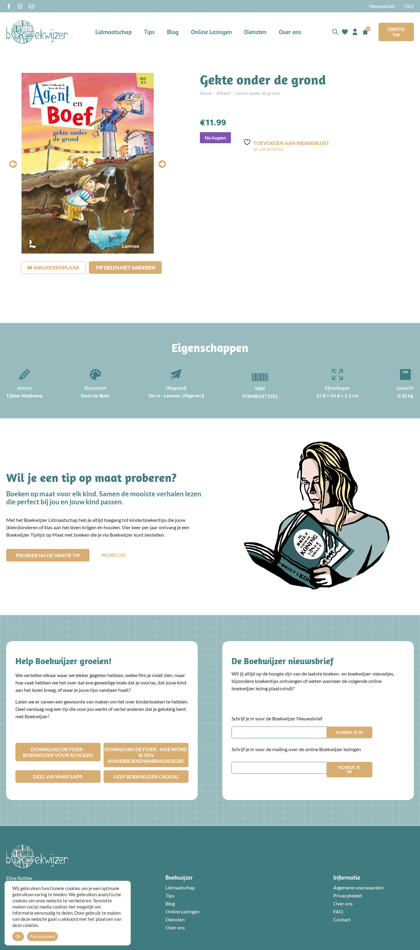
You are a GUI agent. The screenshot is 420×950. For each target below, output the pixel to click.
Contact (342, 919)
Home (206, 93)
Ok (18, 936)
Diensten (255, 32)
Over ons (290, 32)
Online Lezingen (211, 32)
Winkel (223, 93)
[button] (13, 164)
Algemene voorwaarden (358, 887)
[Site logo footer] (37, 856)
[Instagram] (20, 6)
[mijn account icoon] (355, 32)
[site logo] (37, 32)
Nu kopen (215, 137)
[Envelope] (31, 6)
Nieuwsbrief (382, 6)
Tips (149, 32)
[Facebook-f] (8, 6)
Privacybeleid (347, 895)
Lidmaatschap (113, 32)
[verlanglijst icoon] (345, 32)
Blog (173, 32)
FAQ (409, 6)
